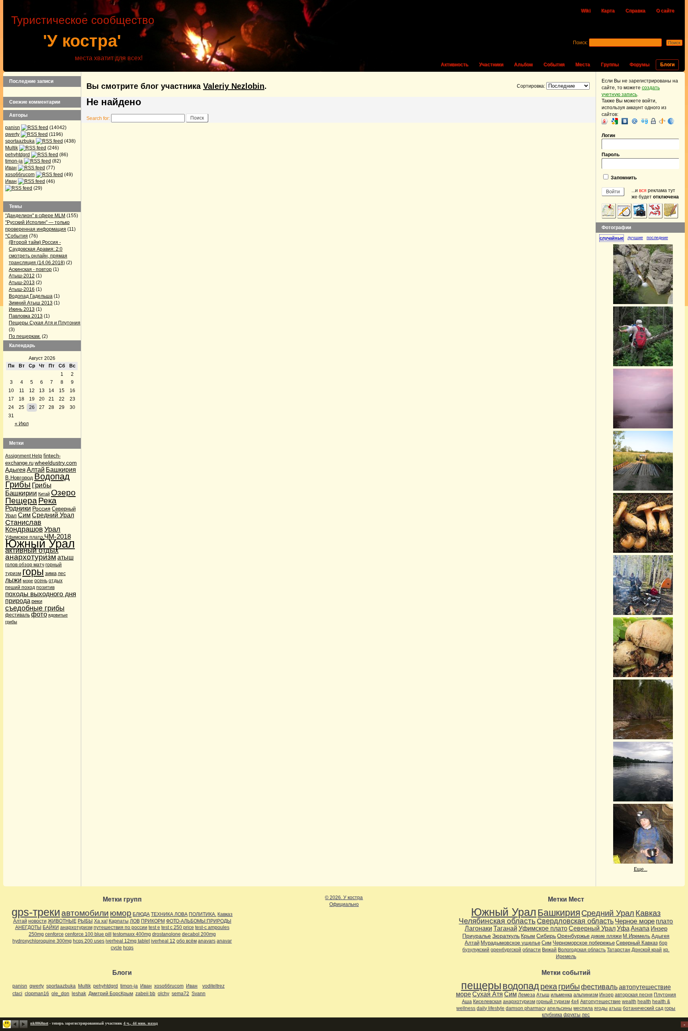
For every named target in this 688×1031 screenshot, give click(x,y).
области (531, 949)
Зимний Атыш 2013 (31, 303)
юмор (120, 912)
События (554, 64)
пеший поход (20, 587)
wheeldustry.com (56, 463)
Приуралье (476, 936)
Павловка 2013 (26, 316)
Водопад (52, 476)
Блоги (667, 64)
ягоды (601, 1008)
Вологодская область (582, 949)
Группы (610, 64)
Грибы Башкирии (28, 489)
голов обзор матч (24, 565)
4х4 (575, 1001)
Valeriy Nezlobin (233, 86)
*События (16, 236)
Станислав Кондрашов (24, 525)
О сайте (665, 11)
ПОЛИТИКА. (202, 914)
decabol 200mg (199, 934)
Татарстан (618, 949)
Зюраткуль (506, 936)
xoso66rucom (20, 174)
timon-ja (14, 161)
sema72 (180, 993)
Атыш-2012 (22, 276)
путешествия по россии (120, 927)
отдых (56, 580)
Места (582, 64)
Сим (24, 515)
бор (663, 943)
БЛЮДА (141, 914)
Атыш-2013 (22, 282)
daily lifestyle (490, 1008)
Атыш (542, 995)
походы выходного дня (40, 594)
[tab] (613, 238)
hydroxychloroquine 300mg (42, 941)
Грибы (18, 484)
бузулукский (475, 949)
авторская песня (634, 995)
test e (154, 927)
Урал (52, 529)
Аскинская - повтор (30, 269)
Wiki (585, 11)
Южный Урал (40, 543)
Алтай (36, 469)
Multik (11, 148)
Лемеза (526, 995)
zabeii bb (145, 993)
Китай (44, 493)
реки (36, 601)
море (28, 580)
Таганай (505, 928)
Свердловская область (575, 921)
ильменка (561, 995)
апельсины (559, 1008)
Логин (608, 135)
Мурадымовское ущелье (510, 943)
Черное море (635, 921)
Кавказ (225, 914)
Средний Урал (53, 515)
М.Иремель (636, 936)
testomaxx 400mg (132, 934)
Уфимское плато (542, 928)
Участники (491, 64)
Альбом (523, 64)
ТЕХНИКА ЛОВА (169, 914)
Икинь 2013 (22, 309)
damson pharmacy (526, 1008)
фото (39, 614)
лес (62, 573)
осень (40, 580)
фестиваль (17, 615)
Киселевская (487, 1001)
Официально (344, 904)
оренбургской (506, 949)
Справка (635, 11)
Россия (41, 508)
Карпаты (119, 921)
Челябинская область (497, 921)
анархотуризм (30, 557)
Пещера (21, 500)
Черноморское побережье (584, 943)
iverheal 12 (163, 941)
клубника (552, 1014)
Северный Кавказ (637, 943)
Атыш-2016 (22, 289)
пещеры (481, 986)
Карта (608, 11)
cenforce (54, 934)
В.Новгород (19, 478)
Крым (528, 936)
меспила (583, 1008)
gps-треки (36, 912)
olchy (163, 993)
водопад (520, 986)
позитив (45, 587)
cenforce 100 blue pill (88, 934)
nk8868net (39, 1023)
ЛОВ (135, 921)
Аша (467, 1001)
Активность (454, 64)
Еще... (640, 869)
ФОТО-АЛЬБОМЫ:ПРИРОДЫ (198, 921)
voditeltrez (213, 986)
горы (33, 571)
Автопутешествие (600, 1001)
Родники (18, 508)
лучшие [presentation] (635, 237)
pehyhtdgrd (17, 154)
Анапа (640, 928)
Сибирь (546, 936)
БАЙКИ (51, 927)
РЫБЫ (85, 921)
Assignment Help (23, 456)
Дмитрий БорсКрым (110, 993)
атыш (65, 557)
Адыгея (15, 469)
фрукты (571, 1014)
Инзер (659, 928)
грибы (569, 986)
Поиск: (580, 42)
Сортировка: (531, 86)
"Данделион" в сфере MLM (35, 215)
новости (37, 921)
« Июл (22, 423)
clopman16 (37, 993)
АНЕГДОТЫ (28, 927)
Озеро (63, 492)
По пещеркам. (25, 336)
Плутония (665, 995)
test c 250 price (177, 927)
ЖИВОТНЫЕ (62, 921)
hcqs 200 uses (88, 941)
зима (51, 573)
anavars (206, 941)
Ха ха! (101, 921)
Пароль (611, 154)
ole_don (60, 993)
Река (47, 500)
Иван (11, 168)
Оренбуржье (573, 936)
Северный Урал (592, 928)
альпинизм (585, 995)
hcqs (128, 947)
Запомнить (623, 178)
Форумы (639, 64)
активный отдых (32, 550)
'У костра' (82, 40)
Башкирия (61, 469)
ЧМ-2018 (57, 536)
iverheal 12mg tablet (128, 941)
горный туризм (553, 1001)
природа (17, 600)
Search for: (98, 118)
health (644, 1001)
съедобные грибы (34, 608)
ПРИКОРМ (153, 921)
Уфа (623, 928)
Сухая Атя (487, 994)
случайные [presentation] (612, 238)
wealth (629, 1001)
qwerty (12, 134)
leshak (79, 993)
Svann (198, 993)
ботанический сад (643, 1008)
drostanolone (166, 934)
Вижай (549, 949)
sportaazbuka (20, 141)
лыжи (13, 579)
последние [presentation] (657, 237)
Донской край (646, 949)
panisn (12, 127)
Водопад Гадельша (31, 296)
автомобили (85, 912)
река (548, 986)
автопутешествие (645, 987)
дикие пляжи (606, 936)
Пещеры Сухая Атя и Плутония (44, 323)
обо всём (186, 941)
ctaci (17, 993)
